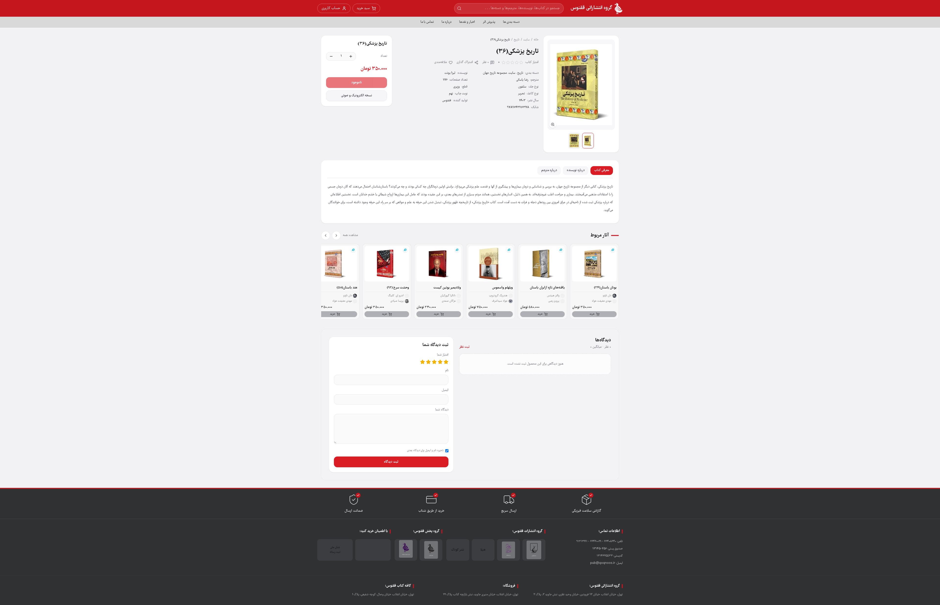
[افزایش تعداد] (351, 56)
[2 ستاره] (440, 361)
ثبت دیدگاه (391, 461)
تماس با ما (427, 22)
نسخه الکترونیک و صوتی (356, 95)
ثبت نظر (464, 347)
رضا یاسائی (522, 80)
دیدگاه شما (441, 409)
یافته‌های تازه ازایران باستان (547, 287)
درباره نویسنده (576, 170)
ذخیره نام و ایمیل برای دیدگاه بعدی (425, 451)
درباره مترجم (549, 170)
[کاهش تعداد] (331, 56)
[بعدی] (325, 235)
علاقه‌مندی (440, 62)
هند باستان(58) (347, 287)
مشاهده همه (350, 235)
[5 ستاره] (422, 361)
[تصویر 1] (588, 140)
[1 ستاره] (446, 361)
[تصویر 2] (574, 140)
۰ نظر (485, 62)
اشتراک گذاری (465, 62)
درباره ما (446, 22)
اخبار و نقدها (467, 22)
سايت (526, 40)
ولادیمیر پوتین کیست (447, 287)
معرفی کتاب (601, 170)
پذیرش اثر (489, 22)
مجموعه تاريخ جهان (495, 73)
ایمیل (445, 390)
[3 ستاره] (434, 361)
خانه (536, 40)
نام (446, 370)
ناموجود (356, 82)
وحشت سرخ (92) (398, 287)
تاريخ (516, 40)
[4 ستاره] (428, 361)
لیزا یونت (450, 73)
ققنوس (446, 100)
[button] (581, 84)
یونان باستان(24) (605, 287)
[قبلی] (336, 235)
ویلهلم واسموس (502, 287)
